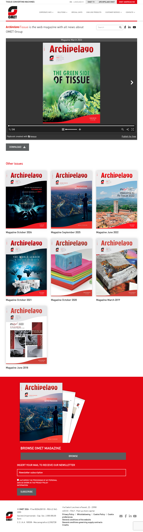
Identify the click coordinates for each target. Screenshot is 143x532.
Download (15, 147)
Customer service (112, 12)
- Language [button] (76, 2)
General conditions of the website (76, 520)
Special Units (77, 12)
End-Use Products (93, 12)
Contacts (130, 12)
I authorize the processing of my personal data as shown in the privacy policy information (37, 482)
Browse (73, 456)
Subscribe (27, 492)
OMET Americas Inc (127, 2)
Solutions (62, 12)
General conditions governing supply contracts (82, 522)
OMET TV (91, 2)
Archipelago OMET (107, 2)
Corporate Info (45, 12)
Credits (65, 525)
